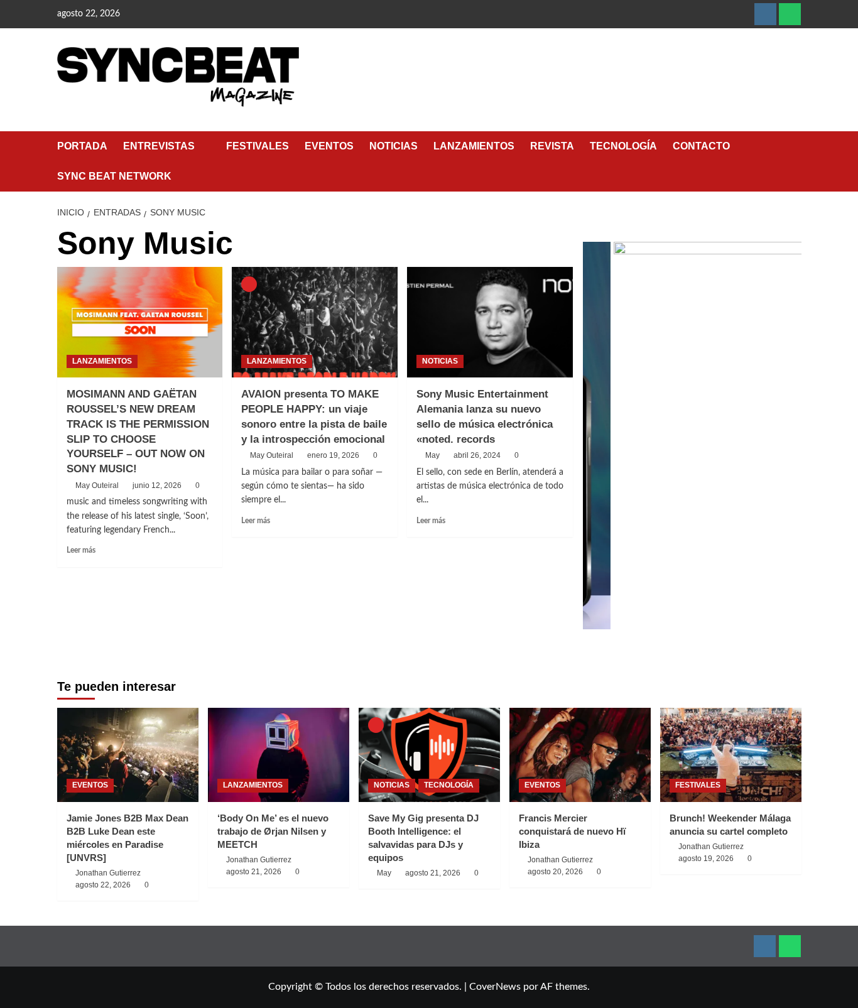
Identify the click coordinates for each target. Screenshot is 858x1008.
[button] (793, 161)
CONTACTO (701, 146)
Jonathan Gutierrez (108, 873)
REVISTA (552, 146)
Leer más (81, 550)
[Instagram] (765, 14)
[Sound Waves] (706, 435)
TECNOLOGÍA (623, 146)
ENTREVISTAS (159, 146)
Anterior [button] (598, 442)
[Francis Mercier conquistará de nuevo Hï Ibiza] (580, 755)
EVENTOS (329, 146)
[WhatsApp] (790, 14)
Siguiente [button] (785, 442)
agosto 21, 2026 (253, 871)
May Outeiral (97, 485)
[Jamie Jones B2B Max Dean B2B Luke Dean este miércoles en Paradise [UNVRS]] (127, 755)
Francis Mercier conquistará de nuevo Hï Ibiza (572, 831)
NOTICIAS (393, 146)
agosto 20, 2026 (555, 871)
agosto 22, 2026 (103, 885)
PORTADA (82, 146)
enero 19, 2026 (333, 455)
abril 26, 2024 (477, 455)
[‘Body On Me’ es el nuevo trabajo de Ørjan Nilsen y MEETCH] (278, 755)
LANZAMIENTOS (473, 146)
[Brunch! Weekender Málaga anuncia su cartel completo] (730, 755)
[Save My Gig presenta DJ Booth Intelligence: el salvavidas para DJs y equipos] (429, 755)
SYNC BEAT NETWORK (114, 176)
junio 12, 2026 (157, 485)
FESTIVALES (257, 146)
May (432, 455)
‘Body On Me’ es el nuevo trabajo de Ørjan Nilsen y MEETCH (273, 831)
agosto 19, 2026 (706, 858)
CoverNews (495, 987)
